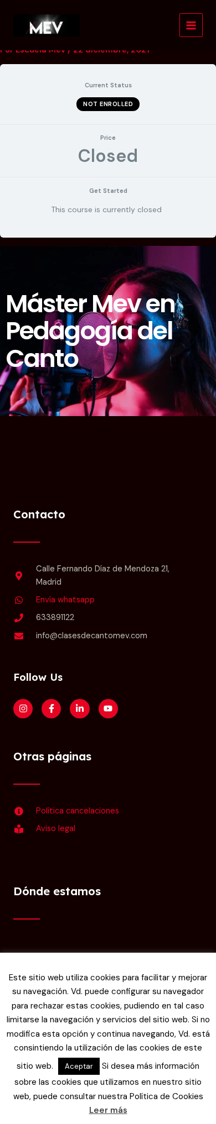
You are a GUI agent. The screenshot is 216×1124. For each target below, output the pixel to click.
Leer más (108, 1110)
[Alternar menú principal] (191, 24)
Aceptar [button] (79, 1066)
